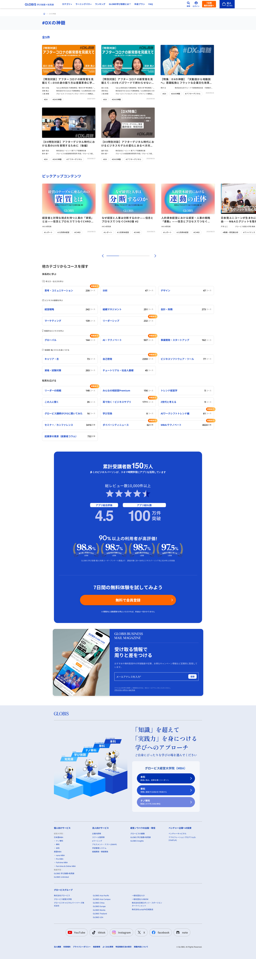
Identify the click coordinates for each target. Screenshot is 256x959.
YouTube (79, 932)
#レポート (48, 232)
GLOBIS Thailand (100, 913)
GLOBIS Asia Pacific (101, 895)
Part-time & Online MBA (66, 866)
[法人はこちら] (227, 4)
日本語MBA (58, 837)
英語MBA (57, 851)
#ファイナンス (249, 232)
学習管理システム (99, 848)
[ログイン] (196, 4)
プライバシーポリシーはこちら (124, 690)
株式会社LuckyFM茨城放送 (142, 909)
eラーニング (97, 841)
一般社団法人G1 (138, 895)
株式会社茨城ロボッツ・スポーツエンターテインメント (147, 904)
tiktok (101, 932)
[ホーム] (44, 14)
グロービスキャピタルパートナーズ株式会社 (69, 904)
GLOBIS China (98, 903)
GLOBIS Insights (137, 841)
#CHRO (77, 232)
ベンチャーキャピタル (177, 833)
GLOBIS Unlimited (61, 877)
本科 (154, 778)
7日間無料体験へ (209, 4)
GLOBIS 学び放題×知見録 (64, 873)
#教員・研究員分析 (230, 232)
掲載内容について (141, 947)
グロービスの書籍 (137, 833)
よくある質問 (108, 947)
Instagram (124, 932)
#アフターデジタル (192, 93)
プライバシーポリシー (82, 947)
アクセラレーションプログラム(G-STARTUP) (182, 839)
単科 (153, 790)
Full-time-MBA (62, 862)
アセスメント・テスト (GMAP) (104, 844)
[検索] (188, 4)
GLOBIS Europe (99, 906)
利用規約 (67, 947)
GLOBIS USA (98, 917)
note (185, 932)
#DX (46, 99)
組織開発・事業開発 (100, 851)
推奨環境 (96, 947)
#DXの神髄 (57, 99)
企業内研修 (96, 833)
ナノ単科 (150, 802)
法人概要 (57, 947)
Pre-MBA (59, 859)
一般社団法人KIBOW (140, 899)
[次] (153, 256)
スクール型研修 (98, 837)
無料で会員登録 (128, 600)
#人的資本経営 (63, 232)
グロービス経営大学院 (63, 899)
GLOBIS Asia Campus (102, 899)
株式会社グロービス (62, 895)
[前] (102, 256)
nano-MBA (60, 855)
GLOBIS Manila (99, 910)
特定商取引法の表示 (124, 947)
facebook (163, 932)
